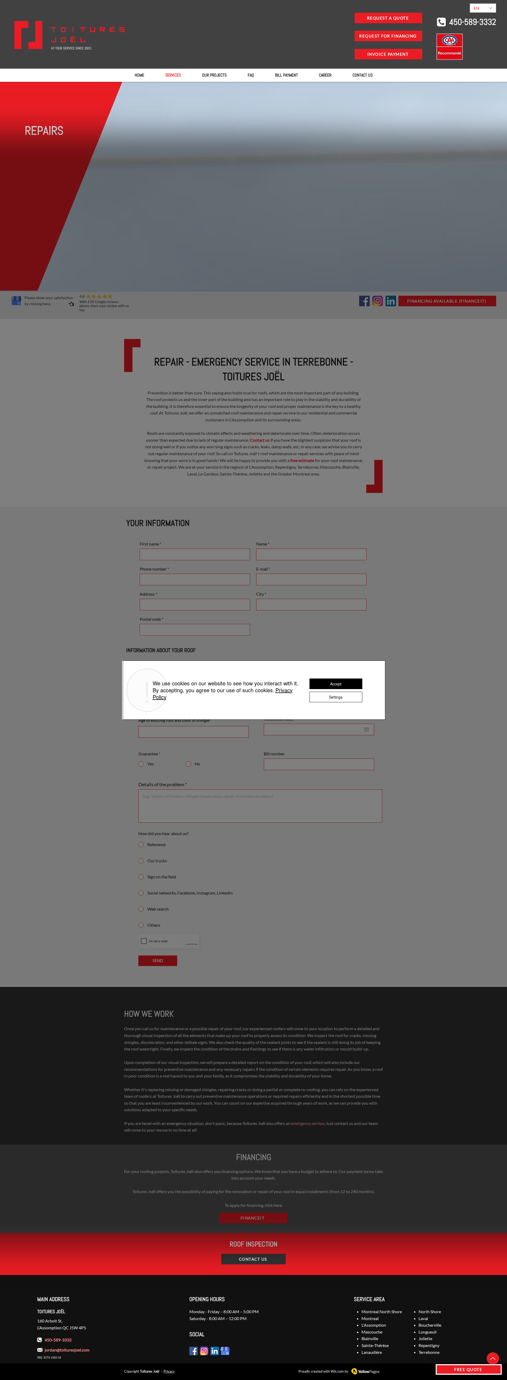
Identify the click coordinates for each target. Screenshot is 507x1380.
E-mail (262, 569)
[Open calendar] (366, 729)
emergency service (307, 1123)
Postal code (150, 619)
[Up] (493, 1358)
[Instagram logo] (377, 301)
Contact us (260, 439)
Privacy (169, 1371)
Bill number (274, 754)
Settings (335, 697)
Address (147, 594)
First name (149, 544)
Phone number (153, 569)
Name (261, 544)
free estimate (302, 460)
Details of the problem (161, 784)
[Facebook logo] (364, 301)
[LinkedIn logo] (391, 301)
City (260, 594)
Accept (335, 683)
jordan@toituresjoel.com (67, 1349)
